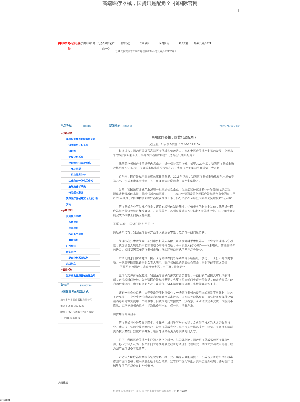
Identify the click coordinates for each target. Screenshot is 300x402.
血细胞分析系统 (77, 186)
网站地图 (5, 400)
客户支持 (183, 43)
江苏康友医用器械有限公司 (81, 275)
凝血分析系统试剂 (78, 257)
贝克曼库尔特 (78, 174)
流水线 (72, 151)
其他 (68, 204)
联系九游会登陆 (202, 43)
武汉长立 (71, 263)
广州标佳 (71, 245)
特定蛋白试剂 (76, 234)
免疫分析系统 (76, 156)
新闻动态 (125, 43)
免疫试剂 (73, 222)
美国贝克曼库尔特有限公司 (81, 139)
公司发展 (145, 43)
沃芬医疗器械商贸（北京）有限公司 (79, 199)
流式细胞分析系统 (78, 145)
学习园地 (164, 43)
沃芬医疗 (71, 251)
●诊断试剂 (66, 210)
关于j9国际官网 (86, 43)
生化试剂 (73, 228)
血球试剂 (73, 240)
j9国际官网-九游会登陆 (69, 46)
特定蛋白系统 (76, 192)
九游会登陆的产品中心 (105, 46)
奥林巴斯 (76, 168)
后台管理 (182, 391)
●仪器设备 (66, 133)
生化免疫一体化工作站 (81, 180)
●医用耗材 (66, 269)
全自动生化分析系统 (80, 162)
